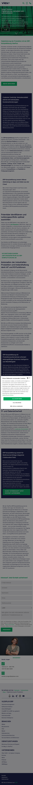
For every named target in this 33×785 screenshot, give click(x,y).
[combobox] (27, 378)
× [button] (29, 378)
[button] (16, 406)
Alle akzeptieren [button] (17, 398)
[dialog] (16, 392)
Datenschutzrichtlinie (7, 395)
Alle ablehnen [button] (17, 402)
